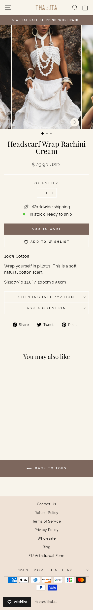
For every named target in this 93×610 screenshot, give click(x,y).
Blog (47, 547)
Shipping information (46, 297)
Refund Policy (46, 512)
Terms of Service (46, 521)
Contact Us (46, 504)
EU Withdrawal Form (46, 555)
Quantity (46, 183)
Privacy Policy (46, 530)
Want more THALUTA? (45, 570)
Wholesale (46, 538)
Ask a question (46, 308)
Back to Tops (50, 468)
